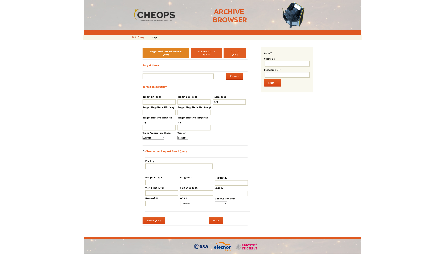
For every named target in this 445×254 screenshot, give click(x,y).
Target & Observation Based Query (165, 53)
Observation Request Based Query (166, 151)
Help (154, 37)
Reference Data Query (206, 53)
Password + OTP (272, 69)
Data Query (138, 37)
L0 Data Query (234, 53)
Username (269, 58)
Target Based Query (155, 86)
